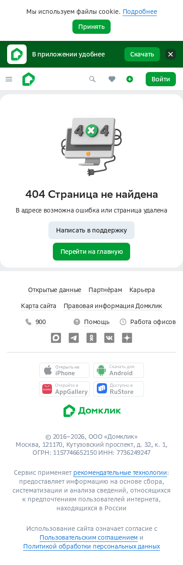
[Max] (56, 338)
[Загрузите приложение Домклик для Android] (118, 370)
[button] (9, 79)
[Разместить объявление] (130, 79)
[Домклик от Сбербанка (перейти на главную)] (91, 419)
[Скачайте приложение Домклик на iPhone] (64, 370)
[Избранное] (112, 79)
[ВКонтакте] (109, 338)
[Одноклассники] (91, 338)
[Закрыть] (170, 54)
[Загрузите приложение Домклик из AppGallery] (64, 389)
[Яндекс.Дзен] (127, 338)
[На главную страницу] (29, 79)
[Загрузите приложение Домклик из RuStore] (118, 389)
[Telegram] (73, 338)
